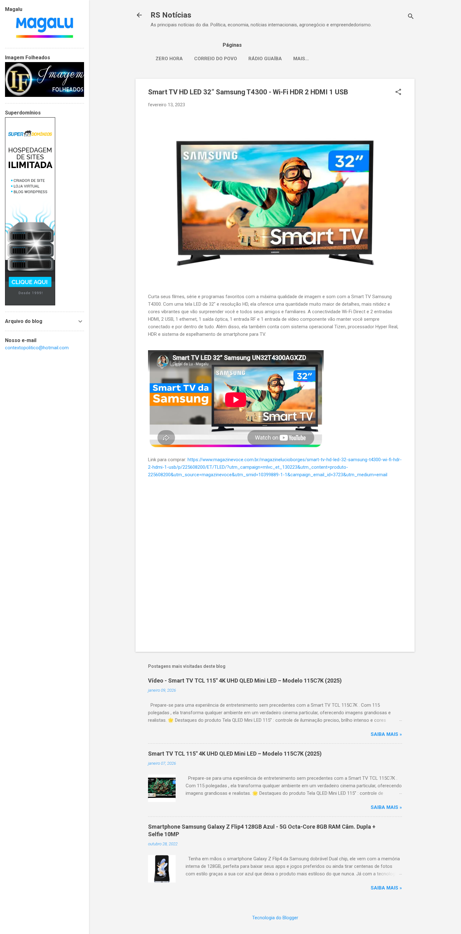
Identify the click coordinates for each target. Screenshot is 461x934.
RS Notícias (171, 15)
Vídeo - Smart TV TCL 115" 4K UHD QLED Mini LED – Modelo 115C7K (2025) (245, 680)
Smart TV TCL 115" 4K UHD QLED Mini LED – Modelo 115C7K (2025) (235, 753)
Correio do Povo (215, 58)
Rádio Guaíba (265, 58)
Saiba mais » (386, 734)
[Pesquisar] (411, 17)
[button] (398, 92)
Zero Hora (169, 58)
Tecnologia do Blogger (275, 918)
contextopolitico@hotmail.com (37, 348)
